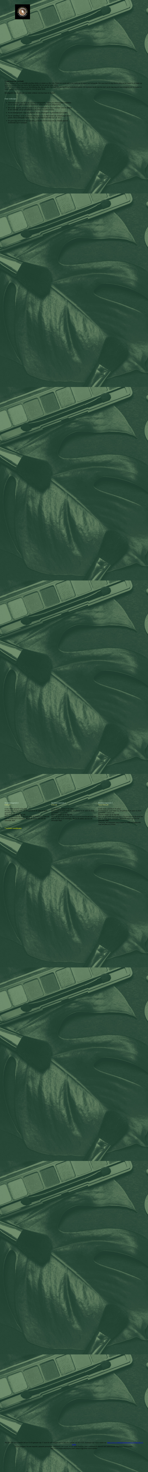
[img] (22, 11)
